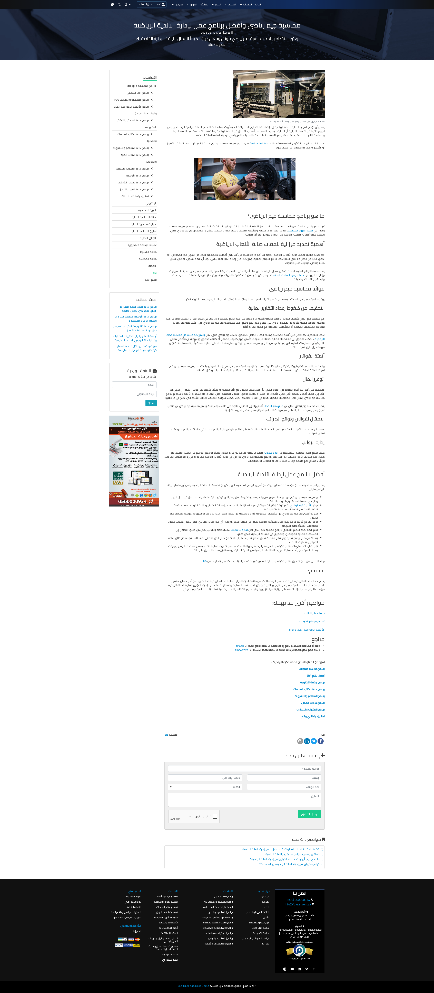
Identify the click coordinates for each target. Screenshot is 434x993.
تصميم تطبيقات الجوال (167, 912)
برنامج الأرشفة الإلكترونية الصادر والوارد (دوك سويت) (135, 110)
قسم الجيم (151, 279)
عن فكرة (265, 896)
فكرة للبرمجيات (239, 529)
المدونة (266, 901)
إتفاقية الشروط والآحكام (258, 912)
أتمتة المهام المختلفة (300, 230)
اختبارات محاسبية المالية (144, 224)
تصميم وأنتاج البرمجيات (167, 907)
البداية (258, 4)
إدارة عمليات (271, 452)
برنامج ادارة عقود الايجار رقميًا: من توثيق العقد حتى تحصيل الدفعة (138, 308)
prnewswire (241, 649)
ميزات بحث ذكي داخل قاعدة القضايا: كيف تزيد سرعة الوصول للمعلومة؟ (136, 348)
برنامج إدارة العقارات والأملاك (133, 168)
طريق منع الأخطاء (273, 405)
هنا (205, 561)
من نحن (179, 4)
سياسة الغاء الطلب (261, 927)
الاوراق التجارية (148, 237)
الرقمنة (152, 265)
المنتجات (247, 4)
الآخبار (267, 907)
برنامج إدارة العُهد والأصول (135, 189)
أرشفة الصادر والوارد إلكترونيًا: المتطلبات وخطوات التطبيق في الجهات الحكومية (135, 338)
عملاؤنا (204, 4)
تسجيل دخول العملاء (150, 4)
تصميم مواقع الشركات (312, 621)
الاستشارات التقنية (169, 933)
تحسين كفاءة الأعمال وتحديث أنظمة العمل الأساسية (163, 948)
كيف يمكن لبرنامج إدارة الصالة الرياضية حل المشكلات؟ (290, 864)
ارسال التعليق (309, 814)
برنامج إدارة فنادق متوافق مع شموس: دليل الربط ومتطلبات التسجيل (135, 328)
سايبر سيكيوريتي (170, 959)
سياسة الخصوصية (261, 933)
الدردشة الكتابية (133, 896)
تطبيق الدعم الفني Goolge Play (126, 912)
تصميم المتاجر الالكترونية (166, 901)
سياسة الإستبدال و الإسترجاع (256, 938)
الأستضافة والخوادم (168, 922)
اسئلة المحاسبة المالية (144, 217)
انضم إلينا (137, 931)
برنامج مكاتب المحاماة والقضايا (218, 922)
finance (240, 645)
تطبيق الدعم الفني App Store (127, 917)
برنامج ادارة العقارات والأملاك (219, 943)
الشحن (266, 917)
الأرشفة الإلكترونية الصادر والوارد (306, 629)
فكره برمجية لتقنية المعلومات (193, 985)
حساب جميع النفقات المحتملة (287, 275)
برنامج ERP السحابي (139, 92)
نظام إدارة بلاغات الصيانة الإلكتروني (139, 200)
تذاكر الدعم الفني (133, 901)
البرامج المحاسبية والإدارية (142, 85)
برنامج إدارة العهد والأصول (220, 912)
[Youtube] (292, 969)
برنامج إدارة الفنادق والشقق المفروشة (137, 124)
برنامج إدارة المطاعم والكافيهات (132, 147)
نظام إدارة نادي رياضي (312, 716)
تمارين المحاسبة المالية (144, 230)
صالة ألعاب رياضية (259, 143)
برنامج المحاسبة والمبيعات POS (132, 99)
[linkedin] (299, 969)
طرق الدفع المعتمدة (259, 922)
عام (166, 734)
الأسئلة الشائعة (133, 907)
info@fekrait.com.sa (298, 904)
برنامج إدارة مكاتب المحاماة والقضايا (137, 137)
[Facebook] (314, 969)
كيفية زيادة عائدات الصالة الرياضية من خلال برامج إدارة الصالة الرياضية (281, 849)
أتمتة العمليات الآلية (168, 927)
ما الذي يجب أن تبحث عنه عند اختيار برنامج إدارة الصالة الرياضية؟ (285, 859)
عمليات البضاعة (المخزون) (142, 244)
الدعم (218, 4)
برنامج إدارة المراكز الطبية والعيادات (139, 158)
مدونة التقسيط (148, 251)
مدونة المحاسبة (148, 258)
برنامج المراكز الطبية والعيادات (219, 933)
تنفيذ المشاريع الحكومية (166, 917)
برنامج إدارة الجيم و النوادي (220, 938)
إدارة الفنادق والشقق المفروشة (217, 917)
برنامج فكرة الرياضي (301, 505)
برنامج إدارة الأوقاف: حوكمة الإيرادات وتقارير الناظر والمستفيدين (136, 318)
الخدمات (232, 4)
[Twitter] (307, 969)
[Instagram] (285, 969)
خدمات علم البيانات (314, 613)
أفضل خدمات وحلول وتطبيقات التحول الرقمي (163, 940)
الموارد (193, 4)
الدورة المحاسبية (147, 210)
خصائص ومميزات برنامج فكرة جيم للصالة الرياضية (293, 854)
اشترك (151, 403)
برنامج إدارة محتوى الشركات (134, 182)
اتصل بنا (266, 943)
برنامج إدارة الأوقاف (138, 175)
